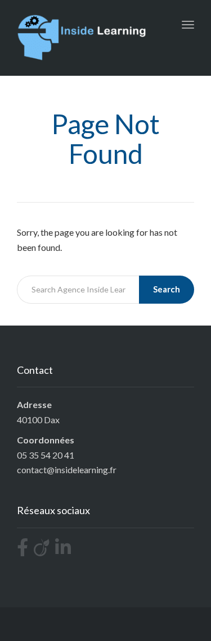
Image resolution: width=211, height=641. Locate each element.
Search (166, 289)
